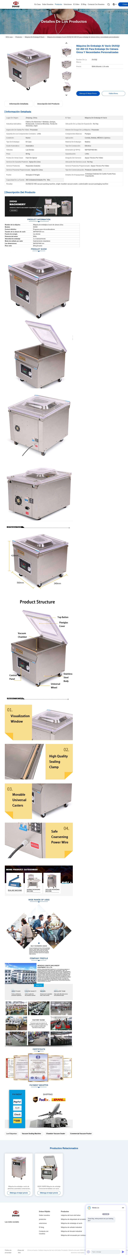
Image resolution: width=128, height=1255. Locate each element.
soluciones (68, 4)
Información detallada (18, 104)
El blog (41, 1227)
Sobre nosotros (44, 1215)
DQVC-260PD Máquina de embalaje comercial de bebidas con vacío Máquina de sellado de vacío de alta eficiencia (49, 1188)
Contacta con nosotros (43, 1232)
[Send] (123, 1252)
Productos (19, 37)
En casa (37, 4)
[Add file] (88, 1252)
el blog (83, 4)
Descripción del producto (48, 104)
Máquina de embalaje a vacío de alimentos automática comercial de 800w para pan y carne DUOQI (19, 1188)
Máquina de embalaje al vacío (34, 37)
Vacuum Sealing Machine (31, 1133)
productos (58, 4)
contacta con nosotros (96, 4)
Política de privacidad (8, 1251)
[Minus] (123, 1208)
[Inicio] (16, 1216)
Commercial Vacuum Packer (81, 1133)
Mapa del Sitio (21, 1251)
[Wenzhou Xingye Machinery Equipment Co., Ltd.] (16, 4)
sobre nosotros (47, 4)
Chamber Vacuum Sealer (55, 1133)
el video (76, 4)
